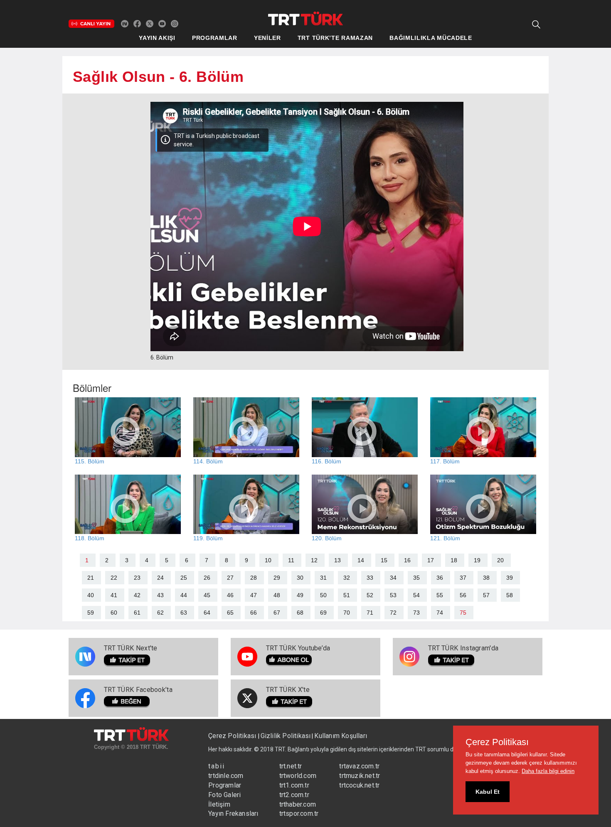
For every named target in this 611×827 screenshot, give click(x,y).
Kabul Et (487, 791)
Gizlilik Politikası (286, 736)
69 (323, 612)
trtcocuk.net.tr (359, 785)
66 (253, 612)
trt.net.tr (290, 766)
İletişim (219, 804)
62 (160, 612)
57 (486, 595)
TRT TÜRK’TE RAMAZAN (335, 37)
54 (416, 595)
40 (90, 595)
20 (500, 560)
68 (300, 612)
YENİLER (267, 37)
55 (439, 595)
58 (509, 595)
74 (439, 612)
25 (183, 577)
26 (207, 577)
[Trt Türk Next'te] (125, 23)
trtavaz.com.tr (359, 766)
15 (384, 560)
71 (370, 612)
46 (230, 595)
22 (114, 577)
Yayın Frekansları (233, 813)
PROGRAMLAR (214, 37)
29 (276, 577)
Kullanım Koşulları (340, 736)
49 (300, 595)
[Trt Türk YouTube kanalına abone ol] (162, 23)
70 (346, 612)
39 (509, 577)
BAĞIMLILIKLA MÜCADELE (430, 37)
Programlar (224, 785)
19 (477, 560)
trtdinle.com (225, 776)
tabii (216, 766)
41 (114, 595)
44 (183, 595)
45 (207, 595)
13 (337, 560)
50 (323, 595)
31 (323, 577)
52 (370, 595)
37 (463, 577)
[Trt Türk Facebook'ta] (137, 23)
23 (137, 577)
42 (137, 595)
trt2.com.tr (294, 795)
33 (370, 577)
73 (416, 612)
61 (137, 612)
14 (360, 560)
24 (160, 577)
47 (253, 595)
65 (230, 612)
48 (276, 595)
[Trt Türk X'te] (149, 23)
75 (463, 612)
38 (486, 577)
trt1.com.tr (294, 785)
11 (291, 560)
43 (160, 595)
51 (346, 595)
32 (346, 577)
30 (300, 577)
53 (393, 595)
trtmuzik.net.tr (359, 776)
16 (407, 560)
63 (183, 612)
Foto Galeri (224, 795)
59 (90, 612)
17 (430, 560)
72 (393, 612)
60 (114, 612)
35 (416, 577)
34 (393, 577)
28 (253, 577)
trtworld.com (297, 776)
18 (454, 560)
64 (207, 612)
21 (90, 577)
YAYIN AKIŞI (157, 37)
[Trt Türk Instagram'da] (174, 23)
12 (314, 560)
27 (230, 577)
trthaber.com (297, 804)
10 (268, 560)
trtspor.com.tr (299, 813)
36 (439, 577)
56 (463, 595)
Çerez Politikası (233, 736)
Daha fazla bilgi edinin (548, 771)
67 (276, 612)
